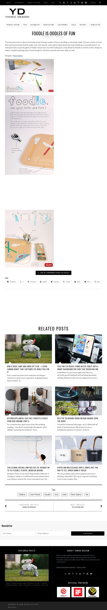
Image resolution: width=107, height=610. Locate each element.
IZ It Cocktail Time (78, 505)
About (8, 2)
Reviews (83, 25)
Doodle (47, 494)
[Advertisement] (65, 13)
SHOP (46, 2)
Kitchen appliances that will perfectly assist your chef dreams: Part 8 (27, 420)
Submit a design (33, 2)
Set (87, 494)
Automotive (35, 25)
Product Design (13, 25)
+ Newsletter (95, 25)
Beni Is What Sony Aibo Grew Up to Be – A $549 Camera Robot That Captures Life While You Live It (28, 369)
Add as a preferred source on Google (54, 273)
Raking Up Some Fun (29, 505)
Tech (25, 25)
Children (22, 494)
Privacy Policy (81, 567)
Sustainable (63, 25)
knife (64, 494)
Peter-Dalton (76, 494)
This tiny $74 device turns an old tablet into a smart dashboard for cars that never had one (77, 368)
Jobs (53, 2)
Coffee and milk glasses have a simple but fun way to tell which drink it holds (77, 469)
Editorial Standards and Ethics (66, 567)
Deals (74, 25)
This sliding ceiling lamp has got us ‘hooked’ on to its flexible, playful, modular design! (28, 469)
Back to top (11, 607)
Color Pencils (35, 494)
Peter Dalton (18, 56)
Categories (19, 2)
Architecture (48, 25)
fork (56, 494)
